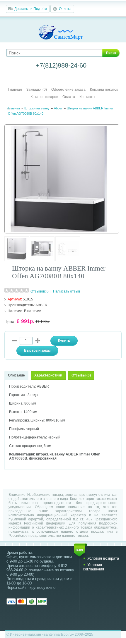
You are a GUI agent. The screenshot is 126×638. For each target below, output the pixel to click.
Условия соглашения (93, 567)
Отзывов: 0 (39, 291)
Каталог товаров (44, 97)
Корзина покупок (104, 89)
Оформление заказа (68, 89)
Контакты (87, 97)
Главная (15, 89)
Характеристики (48, 375)
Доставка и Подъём (30, 9)
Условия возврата (103, 558)
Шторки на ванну (37, 108)
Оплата (65, 9)
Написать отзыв (66, 291)
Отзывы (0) (81, 375)
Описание (16, 375)
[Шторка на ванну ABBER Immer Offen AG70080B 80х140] (16, 260)
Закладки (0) (36, 89)
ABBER (41, 305)
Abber (58, 108)
